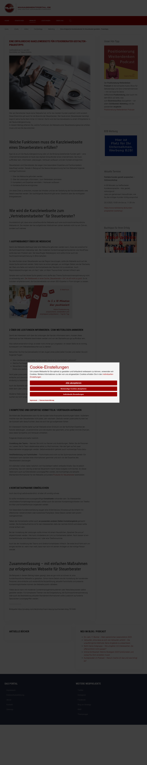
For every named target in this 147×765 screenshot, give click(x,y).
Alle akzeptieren (73, 383)
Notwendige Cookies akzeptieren (73, 389)
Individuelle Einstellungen (73, 394)
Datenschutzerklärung (47, 400)
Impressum (33, 400)
